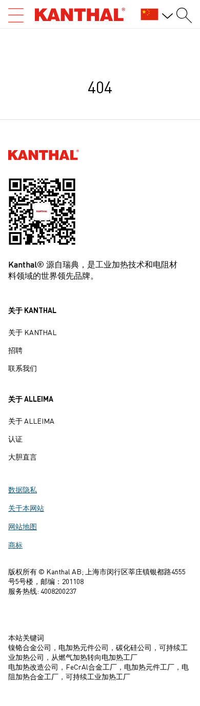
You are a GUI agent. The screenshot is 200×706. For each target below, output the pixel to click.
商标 (15, 544)
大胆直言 (22, 456)
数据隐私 (22, 489)
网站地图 (22, 526)
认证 (15, 438)
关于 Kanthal (32, 332)
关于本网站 (26, 508)
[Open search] (16, 15)
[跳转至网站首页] (80, 14)
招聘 (15, 350)
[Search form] (184, 15)
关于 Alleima (31, 421)
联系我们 (22, 368)
